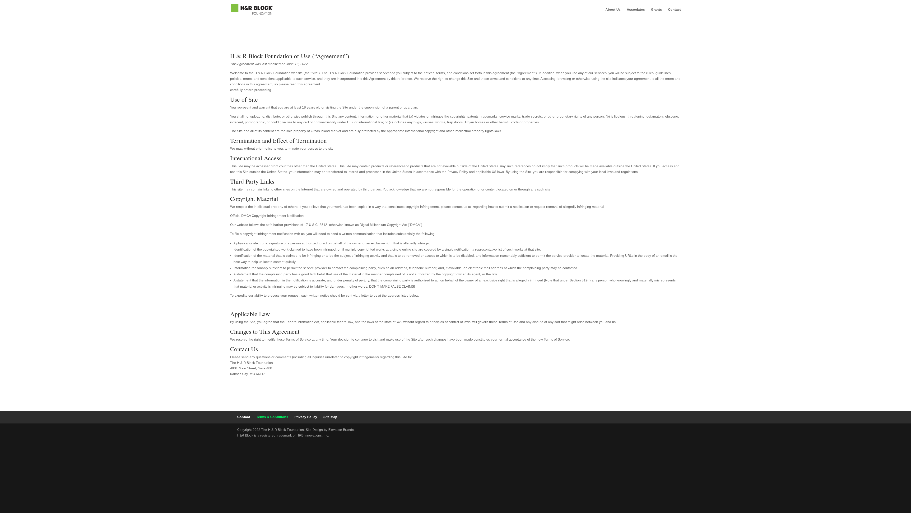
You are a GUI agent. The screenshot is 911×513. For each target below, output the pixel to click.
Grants (656, 9)
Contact (674, 9)
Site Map (330, 417)
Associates (636, 9)
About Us (613, 9)
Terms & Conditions (272, 417)
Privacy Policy (305, 417)
